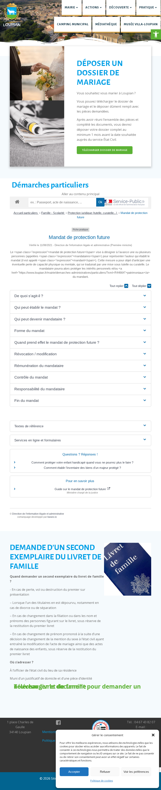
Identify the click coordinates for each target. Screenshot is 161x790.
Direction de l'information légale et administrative (38, 513)
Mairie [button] (70, 7)
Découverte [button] (119, 7)
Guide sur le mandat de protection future (81, 489)
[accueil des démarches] (17, 201)
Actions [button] (92, 7)
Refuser (105, 771)
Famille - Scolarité (53, 213)
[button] (156, 34)
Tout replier (117, 286)
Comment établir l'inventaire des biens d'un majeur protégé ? (82, 467)
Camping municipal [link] (73, 24)
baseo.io (52, 517)
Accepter (74, 771)
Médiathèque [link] (106, 24)
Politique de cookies (101, 780)
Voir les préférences (136, 771)
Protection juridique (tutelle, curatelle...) (93, 213)
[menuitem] (72, 8)
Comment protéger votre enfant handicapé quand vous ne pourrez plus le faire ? (82, 462)
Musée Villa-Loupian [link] (141, 24)
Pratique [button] (146, 7)
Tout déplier (139, 286)
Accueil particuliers (26, 213)
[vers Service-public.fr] (123, 202)
